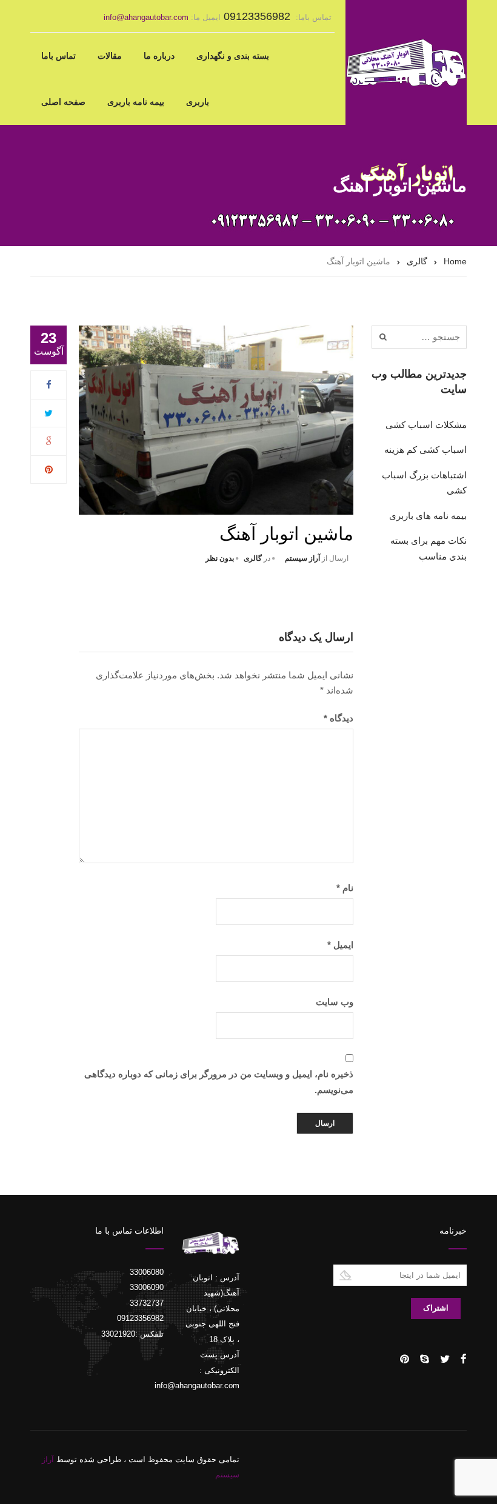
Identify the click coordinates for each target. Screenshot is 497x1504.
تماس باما (58, 56)
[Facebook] (49, 384)
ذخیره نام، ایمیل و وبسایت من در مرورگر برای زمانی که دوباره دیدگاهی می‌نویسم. (218, 1082)
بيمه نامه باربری (135, 102)
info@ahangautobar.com (146, 17)
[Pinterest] (49, 469)
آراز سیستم (302, 558)
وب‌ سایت (334, 1002)
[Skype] (424, 1358)
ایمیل (340, 945)
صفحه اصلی (63, 102)
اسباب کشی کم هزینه (425, 449)
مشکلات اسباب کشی (426, 424)
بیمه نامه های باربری (428, 515)
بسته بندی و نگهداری (232, 56)
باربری (197, 102)
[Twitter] (48, 413)
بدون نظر (219, 558)
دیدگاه (338, 718)
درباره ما (159, 56)
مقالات (110, 56)
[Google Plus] (48, 441)
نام (344, 888)
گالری (253, 558)
